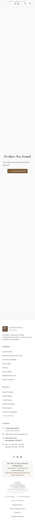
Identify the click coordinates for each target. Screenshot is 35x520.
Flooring (5, 367)
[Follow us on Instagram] (14, 457)
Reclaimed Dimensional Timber (12, 355)
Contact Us (17, 512)
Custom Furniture (7, 392)
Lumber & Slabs (7, 352)
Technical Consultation (9, 412)
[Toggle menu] (30, 3)
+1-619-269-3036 (12, 428)
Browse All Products (19, 171)
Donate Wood (9, 416)
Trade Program (7, 400)
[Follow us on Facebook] (21, 457)
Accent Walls (6, 363)
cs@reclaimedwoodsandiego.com (16, 434)
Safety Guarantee (8, 379)
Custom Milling (7, 371)
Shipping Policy (17, 505)
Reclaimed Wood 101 (9, 375)
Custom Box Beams (8, 404)
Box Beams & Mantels (9, 359)
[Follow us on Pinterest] (17, 457)
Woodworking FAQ (17, 516)
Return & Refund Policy (17, 508)
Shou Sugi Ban (7, 408)
